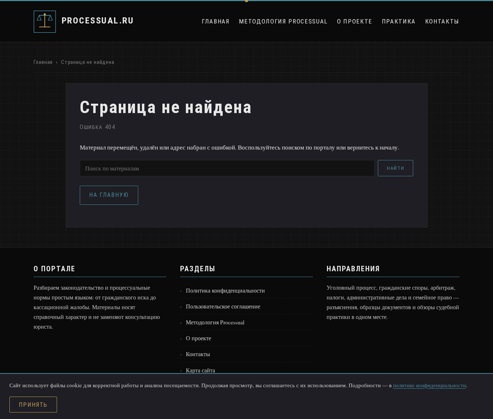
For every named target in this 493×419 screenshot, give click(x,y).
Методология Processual (283, 21)
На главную (108, 194)
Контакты (442, 21)
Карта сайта (200, 370)
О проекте (354, 21)
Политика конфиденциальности (225, 290)
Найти (395, 168)
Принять (33, 404)
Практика (399, 21)
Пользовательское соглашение (223, 306)
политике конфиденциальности (429, 385)
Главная (216, 21)
